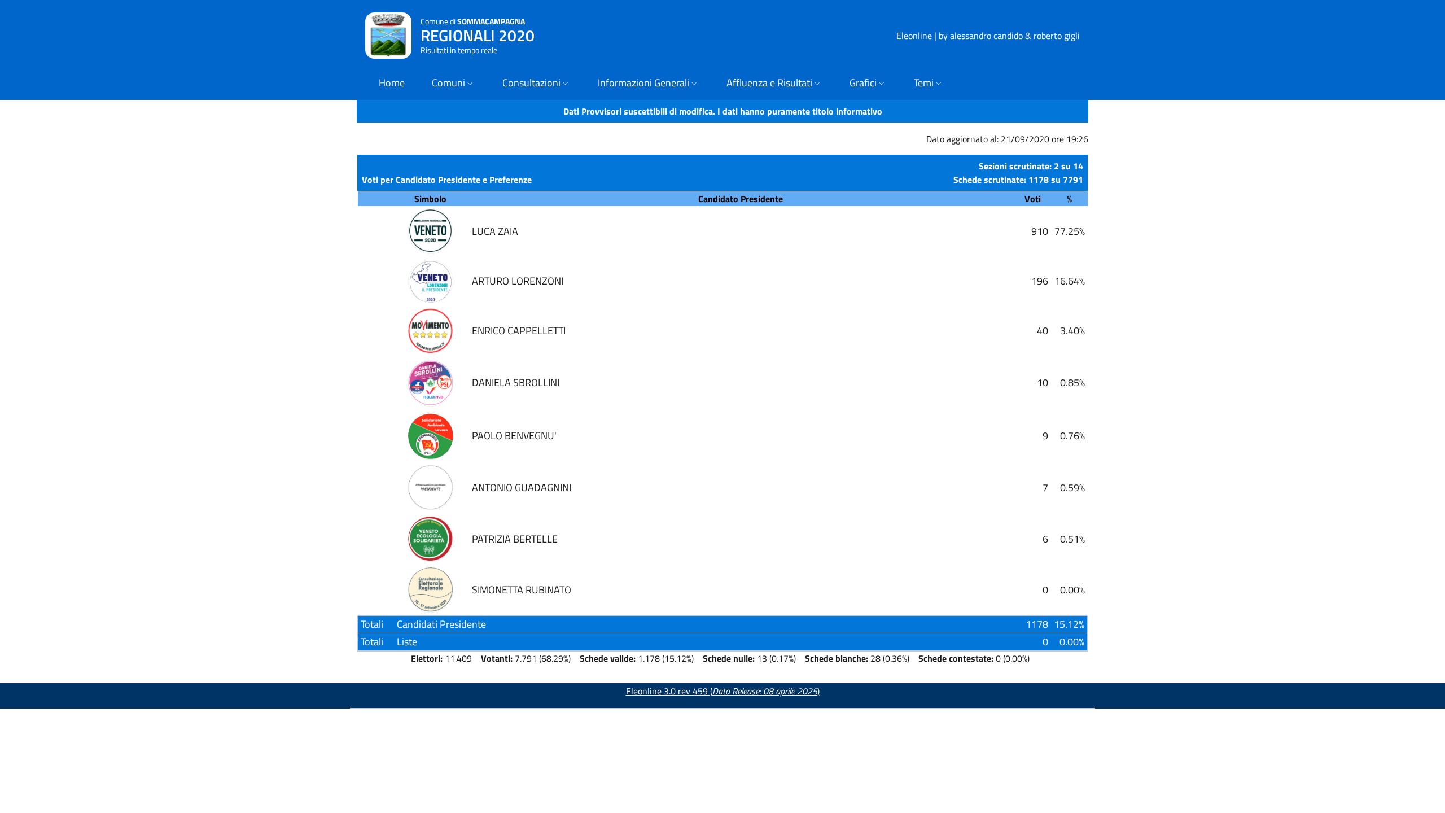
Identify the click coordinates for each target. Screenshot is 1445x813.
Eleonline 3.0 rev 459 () (723, 691)
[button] (453, 84)
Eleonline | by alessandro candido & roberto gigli (988, 35)
